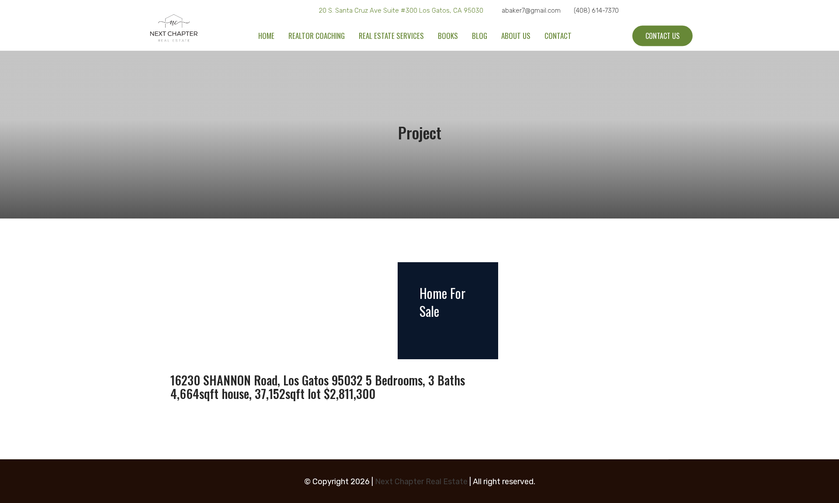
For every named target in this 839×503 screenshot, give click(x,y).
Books (448, 35)
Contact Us (662, 36)
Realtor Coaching (316, 35)
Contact (558, 35)
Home (266, 35)
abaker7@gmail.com (531, 10)
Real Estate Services (391, 35)
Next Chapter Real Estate (421, 481)
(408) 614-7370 (596, 10)
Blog (479, 35)
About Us (515, 35)
